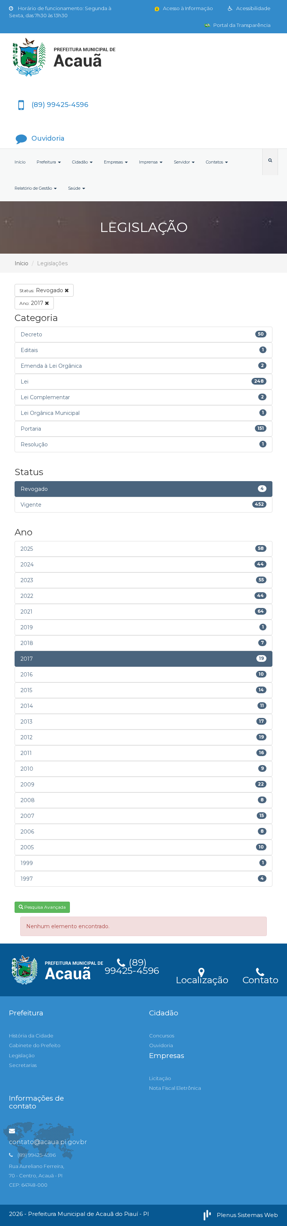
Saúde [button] (74, 188)
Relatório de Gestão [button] (34, 188)
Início (20, 162)
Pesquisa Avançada (44, 907)
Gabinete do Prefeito (35, 1045)
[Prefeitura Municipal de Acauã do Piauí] (143, 57)
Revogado (42, 290)
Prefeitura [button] (47, 162)
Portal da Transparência (241, 25)
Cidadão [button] (80, 162)
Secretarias (23, 1065)
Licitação (160, 1078)
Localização (202, 978)
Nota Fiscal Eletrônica (175, 1088)
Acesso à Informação (187, 8)
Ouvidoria (161, 1045)
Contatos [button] (215, 162)
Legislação (22, 1055)
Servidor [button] (182, 162)
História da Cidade (31, 1036)
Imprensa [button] (149, 162)
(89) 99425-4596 (132, 965)
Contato (260, 978)
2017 (32, 303)
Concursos (161, 1036)
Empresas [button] (114, 162)
